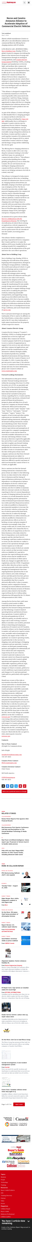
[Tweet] (16, 786)
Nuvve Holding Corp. (8, 51)
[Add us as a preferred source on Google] (24, 786)
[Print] (3, 786)
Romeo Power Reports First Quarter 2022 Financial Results (15, 820)
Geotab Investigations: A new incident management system (14, 1064)
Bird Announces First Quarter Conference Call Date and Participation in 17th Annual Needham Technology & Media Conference (15, 830)
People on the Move (7, 870)
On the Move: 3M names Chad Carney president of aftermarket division (10, 914)
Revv (6, 905)
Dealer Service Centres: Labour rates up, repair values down (15, 1016)
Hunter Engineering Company (13, 965)
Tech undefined (6, 33)
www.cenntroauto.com (9, 371)
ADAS (3, 848)
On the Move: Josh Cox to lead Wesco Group (16, 1040)
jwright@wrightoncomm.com (12, 755)
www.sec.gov (6, 717)
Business (4, 883)
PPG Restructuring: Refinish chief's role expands (11, 874)
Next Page (19, 1104)
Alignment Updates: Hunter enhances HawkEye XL (14, 962)
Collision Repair (6, 816)
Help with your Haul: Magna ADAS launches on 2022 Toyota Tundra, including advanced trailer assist (13, 852)
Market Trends (6, 896)
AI (2, 837)
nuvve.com (7, 310)
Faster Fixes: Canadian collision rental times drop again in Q (14, 1090)
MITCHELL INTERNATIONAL (13, 992)
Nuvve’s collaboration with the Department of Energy (12, 220)
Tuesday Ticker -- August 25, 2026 (10, 887)
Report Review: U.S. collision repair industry (9, 926)
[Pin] (20, 786)
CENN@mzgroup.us (8, 777)
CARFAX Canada (9, 943)
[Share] (7, 786)
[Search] (24, 2)
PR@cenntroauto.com (9, 763)
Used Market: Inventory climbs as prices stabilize (10, 939)
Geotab (7, 1067)
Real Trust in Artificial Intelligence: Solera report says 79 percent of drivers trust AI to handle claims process (15, 842)
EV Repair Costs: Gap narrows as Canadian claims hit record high (15, 989)
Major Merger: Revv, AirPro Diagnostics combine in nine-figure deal (10, 900)
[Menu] (28, 2)
